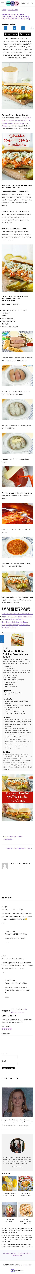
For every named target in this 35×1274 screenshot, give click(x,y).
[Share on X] (14, 28)
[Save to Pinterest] (23, 28)
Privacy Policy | (17, 1255)
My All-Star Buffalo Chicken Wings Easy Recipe (16, 123)
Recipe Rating (7, 1026)
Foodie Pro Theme (27, 1265)
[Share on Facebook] (6, 28)
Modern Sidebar (24, 1239)
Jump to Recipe (12, 34)
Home (4, 10)
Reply (4, 923)
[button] (3, 657)
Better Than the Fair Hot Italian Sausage (17, 616)
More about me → (17, 1166)
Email (4, 1061)
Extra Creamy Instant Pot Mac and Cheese (17, 614)
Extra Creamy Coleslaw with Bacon (15, 622)
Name (4, 1054)
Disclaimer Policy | (10, 1253)
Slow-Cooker (13, 10)
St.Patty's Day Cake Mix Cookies (18, 848)
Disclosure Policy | (25, 1253)
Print (6, 648)
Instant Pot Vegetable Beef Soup (14, 619)
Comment (6, 1034)
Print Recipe (26, 34)
